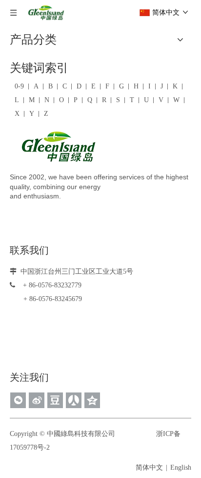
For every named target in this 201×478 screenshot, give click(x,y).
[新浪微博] (36, 400)
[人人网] (73, 400)
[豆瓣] (55, 400)
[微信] (18, 400)
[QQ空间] (92, 400)
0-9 (19, 86)
